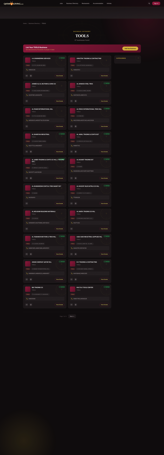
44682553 (76, 70)
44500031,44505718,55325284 (39, 120)
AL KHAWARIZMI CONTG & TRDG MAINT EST (46, 186)
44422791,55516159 (79, 248)
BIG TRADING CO (37, 287)
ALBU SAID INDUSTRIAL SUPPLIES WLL (89, 237)
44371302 (76, 223)
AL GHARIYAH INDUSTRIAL (40, 134)
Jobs (61, 3)
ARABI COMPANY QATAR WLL (42, 262)
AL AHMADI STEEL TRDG (85, 84)
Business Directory (72, 3)
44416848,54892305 (80, 273)
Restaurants (85, 3)
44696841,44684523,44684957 (39, 273)
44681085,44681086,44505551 (39, 248)
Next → (72, 316)
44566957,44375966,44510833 (39, 223)
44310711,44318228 (35, 172)
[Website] (30, 75)
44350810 (32, 197)
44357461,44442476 (35, 95)
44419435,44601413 (80, 95)
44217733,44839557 (35, 145)
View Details (59, 75)
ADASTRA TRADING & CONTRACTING (89, 58)
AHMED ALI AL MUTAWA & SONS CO (44, 84)
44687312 (76, 145)
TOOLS (28, 65)
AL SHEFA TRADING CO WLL (86, 211)
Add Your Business (130, 48)
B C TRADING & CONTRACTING (87, 262)
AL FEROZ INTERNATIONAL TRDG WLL (89, 109)
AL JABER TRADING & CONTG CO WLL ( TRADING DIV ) (48, 160)
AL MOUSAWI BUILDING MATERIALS (43, 211)
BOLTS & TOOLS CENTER (85, 287)
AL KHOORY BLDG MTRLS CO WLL (88, 186)
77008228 (76, 197)
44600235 (32, 70)
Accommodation (98, 3)
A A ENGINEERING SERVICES (41, 58)
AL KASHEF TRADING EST (85, 160)
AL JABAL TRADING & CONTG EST (88, 134)
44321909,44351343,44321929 (83, 120)
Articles (109, 3)
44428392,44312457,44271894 (83, 171)
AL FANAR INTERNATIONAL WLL (42, 109)
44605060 (32, 298)
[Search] (149, 3)
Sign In (156, 3)
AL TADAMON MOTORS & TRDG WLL (44, 237)
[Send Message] (26, 75)
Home (25, 23)
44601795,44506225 (80, 298)
